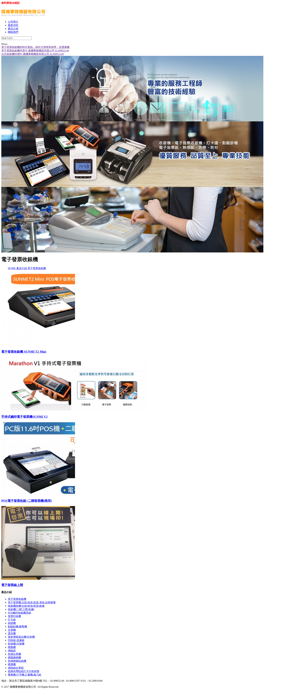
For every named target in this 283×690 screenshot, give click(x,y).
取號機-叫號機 (16, 643)
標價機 (12, 664)
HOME (12, 268)
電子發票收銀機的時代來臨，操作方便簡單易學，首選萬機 (35, 47)
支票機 (12, 630)
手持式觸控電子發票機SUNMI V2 (24, 416)
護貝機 (12, 633)
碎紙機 (12, 623)
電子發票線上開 (12, 585)
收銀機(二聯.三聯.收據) (21, 609)
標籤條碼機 (14, 657)
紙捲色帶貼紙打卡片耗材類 (23, 671)
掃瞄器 (12, 650)
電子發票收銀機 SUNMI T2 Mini (23, 351)
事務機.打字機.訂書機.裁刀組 (24, 674)
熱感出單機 (14, 654)
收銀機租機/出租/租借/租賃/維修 (26, 605)
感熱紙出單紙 (16, 667)
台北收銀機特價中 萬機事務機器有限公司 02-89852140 (32, 54)
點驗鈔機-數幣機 (17, 626)
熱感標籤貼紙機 (17, 661)
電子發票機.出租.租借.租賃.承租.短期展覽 (32, 602)
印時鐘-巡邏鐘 (16, 640)
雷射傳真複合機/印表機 (21, 636)
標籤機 (12, 647)
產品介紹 (22, 268)
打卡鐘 (12, 619)
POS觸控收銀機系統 (19, 612)
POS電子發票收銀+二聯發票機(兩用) (26, 500)
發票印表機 (14, 616)
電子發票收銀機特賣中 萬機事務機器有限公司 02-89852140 (35, 50)
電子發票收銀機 (37, 268)
